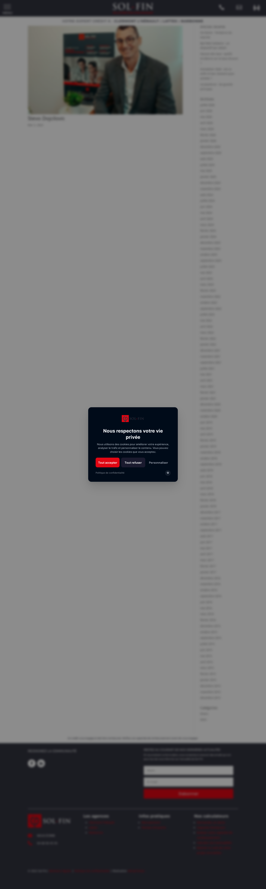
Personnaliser (158, 462)
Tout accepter (107, 462)
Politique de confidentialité (110, 472)
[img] (167, 473)
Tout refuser (133, 462)
